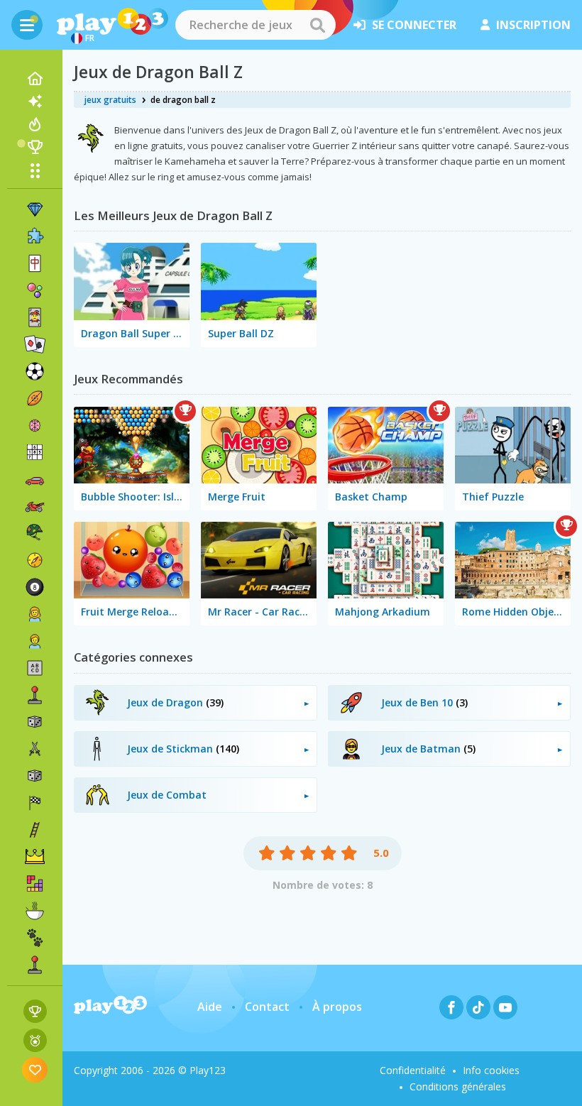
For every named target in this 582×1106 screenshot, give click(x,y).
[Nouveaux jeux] (34, 101)
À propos (337, 1006)
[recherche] (317, 25)
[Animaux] (34, 937)
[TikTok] (478, 1007)
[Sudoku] (34, 452)
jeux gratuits (110, 100)
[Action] (34, 748)
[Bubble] (34, 290)
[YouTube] (505, 1007)
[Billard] (34, 587)
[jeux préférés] (35, 1069)
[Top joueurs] (34, 147)
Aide (209, 1006)
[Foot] (34, 371)
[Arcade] (34, 694)
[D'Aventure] (34, 560)
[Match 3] (34, 209)
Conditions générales (458, 1086)
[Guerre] (34, 533)
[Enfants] (34, 641)
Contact (267, 1006)
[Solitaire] (34, 344)
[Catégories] (34, 170)
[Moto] (34, 506)
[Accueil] (34, 79)
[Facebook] (451, 1007)
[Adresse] (34, 829)
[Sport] (34, 398)
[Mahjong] (34, 263)
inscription (533, 25)
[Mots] (34, 668)
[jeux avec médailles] (35, 1040)
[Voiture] (34, 479)
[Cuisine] (34, 910)
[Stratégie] (34, 856)
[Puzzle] (34, 236)
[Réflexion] (34, 425)
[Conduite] (34, 802)
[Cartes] (34, 317)
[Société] (34, 721)
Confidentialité (413, 1070)
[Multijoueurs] (34, 964)
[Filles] (34, 614)
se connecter (414, 25)
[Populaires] (34, 124)
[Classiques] (34, 775)
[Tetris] (34, 883)
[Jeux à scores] (35, 1011)
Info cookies (491, 1070)
